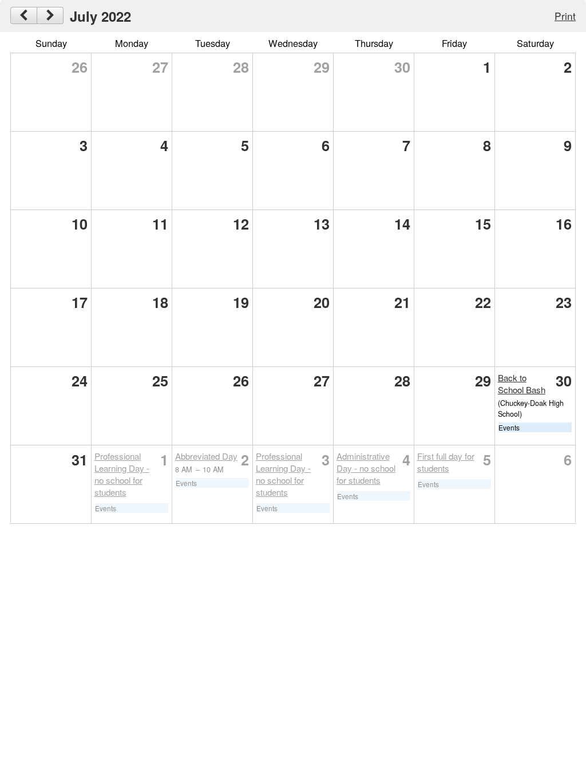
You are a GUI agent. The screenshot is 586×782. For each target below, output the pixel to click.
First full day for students (445, 462)
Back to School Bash (521, 384)
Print (565, 16)
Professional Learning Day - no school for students (121, 474)
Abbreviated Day (206, 456)
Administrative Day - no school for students (365, 468)
